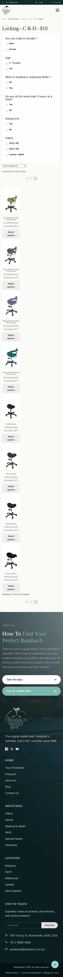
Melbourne (11, 878)
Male (11, 43)
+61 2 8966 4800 (11, 2)
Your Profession (14, 767)
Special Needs (14, 838)
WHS (8, 832)
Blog (8, 786)
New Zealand (13, 890)
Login (41, 2)
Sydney (9, 884)
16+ (11, 68)
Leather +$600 (16, 154)
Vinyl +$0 (14, 143)
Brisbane (10, 865)
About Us (10, 780)
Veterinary (11, 845)
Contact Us (12, 793)
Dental (9, 819)
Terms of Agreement (31, 973)
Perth (8, 871)
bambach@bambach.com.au (27, 949)
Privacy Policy (12, 973)
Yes (11, 88)
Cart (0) (58, 2)
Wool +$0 (14, 148)
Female (12, 49)
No (10, 82)
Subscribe (49, 925)
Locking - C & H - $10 (29, 19)
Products (10, 774)
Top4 (56, 973)
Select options (11, 234)
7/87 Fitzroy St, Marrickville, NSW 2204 (33, 935)
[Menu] (57, 10)
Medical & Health (15, 826)
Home (4, 19)
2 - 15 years (15, 63)
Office (8, 813)
